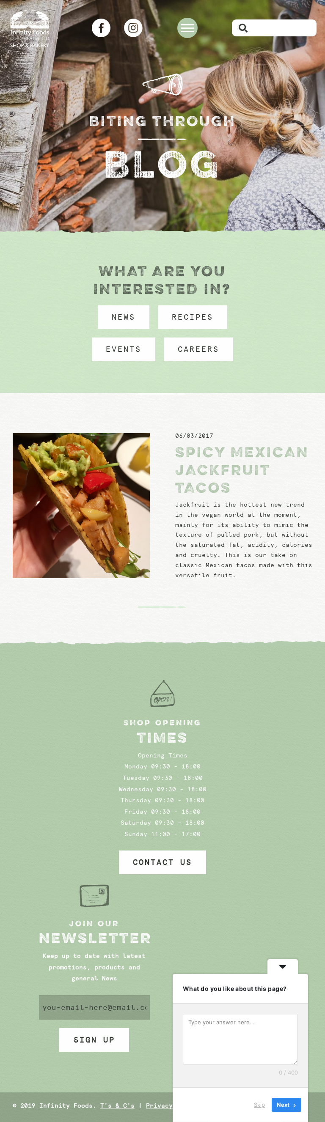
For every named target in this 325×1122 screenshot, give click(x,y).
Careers (198, 349)
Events (123, 349)
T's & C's (117, 1105)
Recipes (192, 317)
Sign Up (94, 1040)
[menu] (187, 28)
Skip (259, 1104)
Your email (94, 1007)
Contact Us (162, 862)
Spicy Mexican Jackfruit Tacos (242, 470)
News (123, 317)
